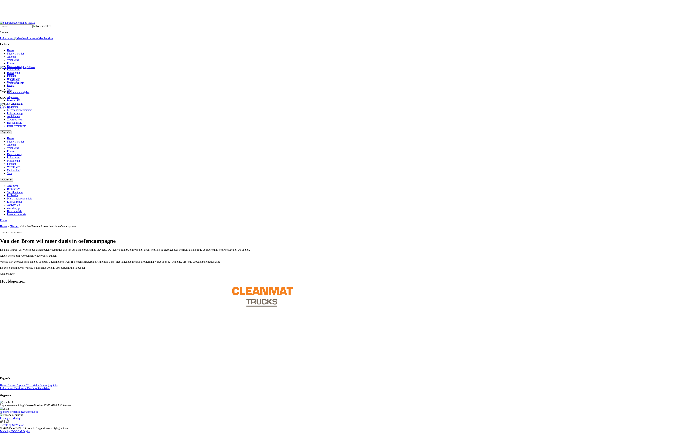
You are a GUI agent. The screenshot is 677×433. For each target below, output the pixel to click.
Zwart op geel (15, 119)
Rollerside (12, 106)
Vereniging (13, 59)
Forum (10, 63)
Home (10, 50)
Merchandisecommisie (19, 109)
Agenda (11, 56)
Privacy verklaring (10, 418)
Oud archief (13, 82)
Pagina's (5, 132)
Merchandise (45, 38)
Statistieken (43, 388)
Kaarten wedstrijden (18, 92)
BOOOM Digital (20, 431)
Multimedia (13, 72)
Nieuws (14, 226)
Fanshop (12, 75)
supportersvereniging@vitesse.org (19, 411)
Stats (9, 89)
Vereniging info (48, 385)
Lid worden (6, 107)
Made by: (5, 431)
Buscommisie (14, 122)
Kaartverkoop (14, 66)
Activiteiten (13, 116)
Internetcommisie (16, 125)
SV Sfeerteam (15, 103)
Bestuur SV (13, 100)
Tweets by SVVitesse (12, 424)
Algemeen (13, 97)
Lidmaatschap (15, 113)
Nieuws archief (15, 53)
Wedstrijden (13, 78)
